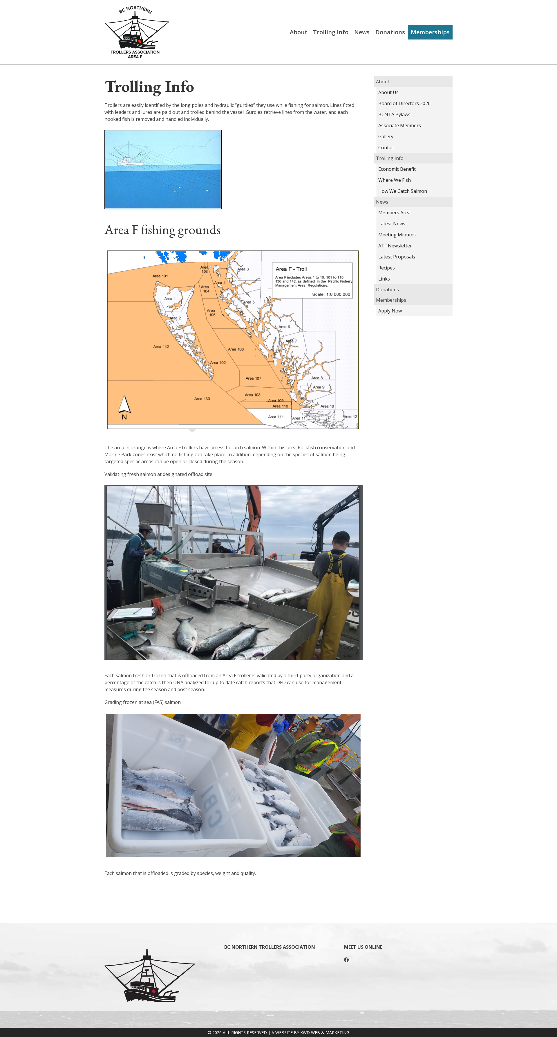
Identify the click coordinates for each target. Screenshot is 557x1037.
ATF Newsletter (395, 245)
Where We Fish (394, 180)
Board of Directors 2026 (404, 103)
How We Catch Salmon (402, 191)
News (362, 32)
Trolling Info (330, 32)
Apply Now (390, 311)
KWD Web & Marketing (324, 1032)
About (298, 32)
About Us (388, 92)
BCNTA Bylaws (394, 114)
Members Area (394, 212)
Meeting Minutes (397, 234)
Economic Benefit (397, 169)
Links (384, 279)
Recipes (386, 268)
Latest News (391, 223)
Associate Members (399, 125)
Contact (386, 147)
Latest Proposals (396, 257)
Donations (390, 32)
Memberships (430, 32)
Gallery (385, 136)
